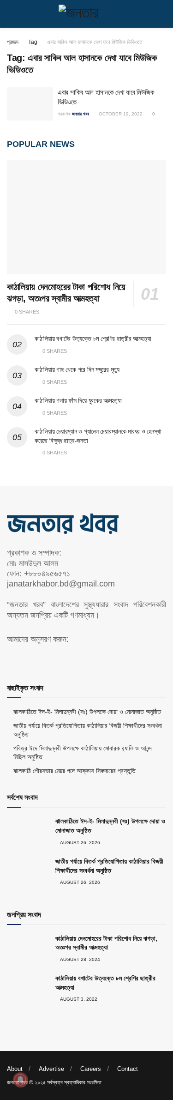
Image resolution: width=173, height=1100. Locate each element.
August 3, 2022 (78, 999)
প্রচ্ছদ (12, 42)
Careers (90, 1068)
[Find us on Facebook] (10, 658)
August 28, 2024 (79, 959)
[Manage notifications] (20, 1079)
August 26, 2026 (79, 842)
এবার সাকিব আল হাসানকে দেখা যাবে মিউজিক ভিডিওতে (95, 42)
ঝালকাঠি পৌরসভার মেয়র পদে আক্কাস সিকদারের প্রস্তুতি (74, 770)
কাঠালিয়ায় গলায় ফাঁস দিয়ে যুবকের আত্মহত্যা (78, 400)
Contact (127, 1068)
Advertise (51, 1068)
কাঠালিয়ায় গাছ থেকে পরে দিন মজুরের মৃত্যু (77, 369)
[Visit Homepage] (86, 14)
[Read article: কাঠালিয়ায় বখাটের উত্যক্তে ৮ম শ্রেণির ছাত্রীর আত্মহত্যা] (27, 988)
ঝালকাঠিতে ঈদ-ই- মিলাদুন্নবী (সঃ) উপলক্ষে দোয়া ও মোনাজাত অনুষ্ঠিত (87, 711)
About (15, 1068)
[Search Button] (162, 14)
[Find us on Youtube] (26, 658)
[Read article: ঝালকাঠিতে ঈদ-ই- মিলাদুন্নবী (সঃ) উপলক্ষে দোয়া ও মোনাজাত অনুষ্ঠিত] (27, 831)
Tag (32, 42)
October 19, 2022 (120, 113)
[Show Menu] (11, 14)
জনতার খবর (80, 113)
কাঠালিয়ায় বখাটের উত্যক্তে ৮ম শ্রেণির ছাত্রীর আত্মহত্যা (93, 338)
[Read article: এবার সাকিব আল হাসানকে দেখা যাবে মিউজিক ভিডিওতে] (30, 104)
